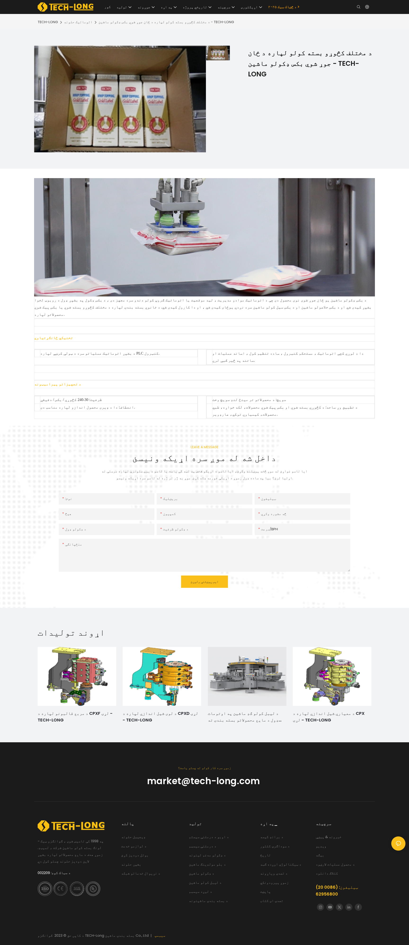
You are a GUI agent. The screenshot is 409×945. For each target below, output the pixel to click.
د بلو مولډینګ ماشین (207, 864)
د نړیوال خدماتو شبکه (140, 873)
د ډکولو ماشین (201, 873)
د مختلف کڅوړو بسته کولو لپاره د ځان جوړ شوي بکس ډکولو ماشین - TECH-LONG (166, 21)
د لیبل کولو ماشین (205, 882)
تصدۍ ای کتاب (271, 900)
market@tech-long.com (204, 781)
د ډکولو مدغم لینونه (207, 855)
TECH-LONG (48, 21)
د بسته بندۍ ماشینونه (208, 900)
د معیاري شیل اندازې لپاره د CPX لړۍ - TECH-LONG (329, 716)
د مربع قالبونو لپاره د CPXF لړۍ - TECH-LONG (75, 716)
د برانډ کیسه (272, 836)
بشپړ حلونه (131, 864)
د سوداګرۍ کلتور (275, 846)
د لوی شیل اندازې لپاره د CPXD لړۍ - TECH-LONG (160, 716)
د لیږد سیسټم (200, 891)
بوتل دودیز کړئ (135, 855)
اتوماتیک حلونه (78, 21)
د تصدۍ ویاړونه (274, 873)
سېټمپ (160, 935)
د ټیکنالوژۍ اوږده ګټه (280, 864)
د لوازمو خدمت (134, 846)
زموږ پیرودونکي (274, 882)
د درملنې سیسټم (202, 846)
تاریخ (265, 855)
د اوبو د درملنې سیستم (209, 836)
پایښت (265, 891)
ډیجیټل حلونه (133, 836)
